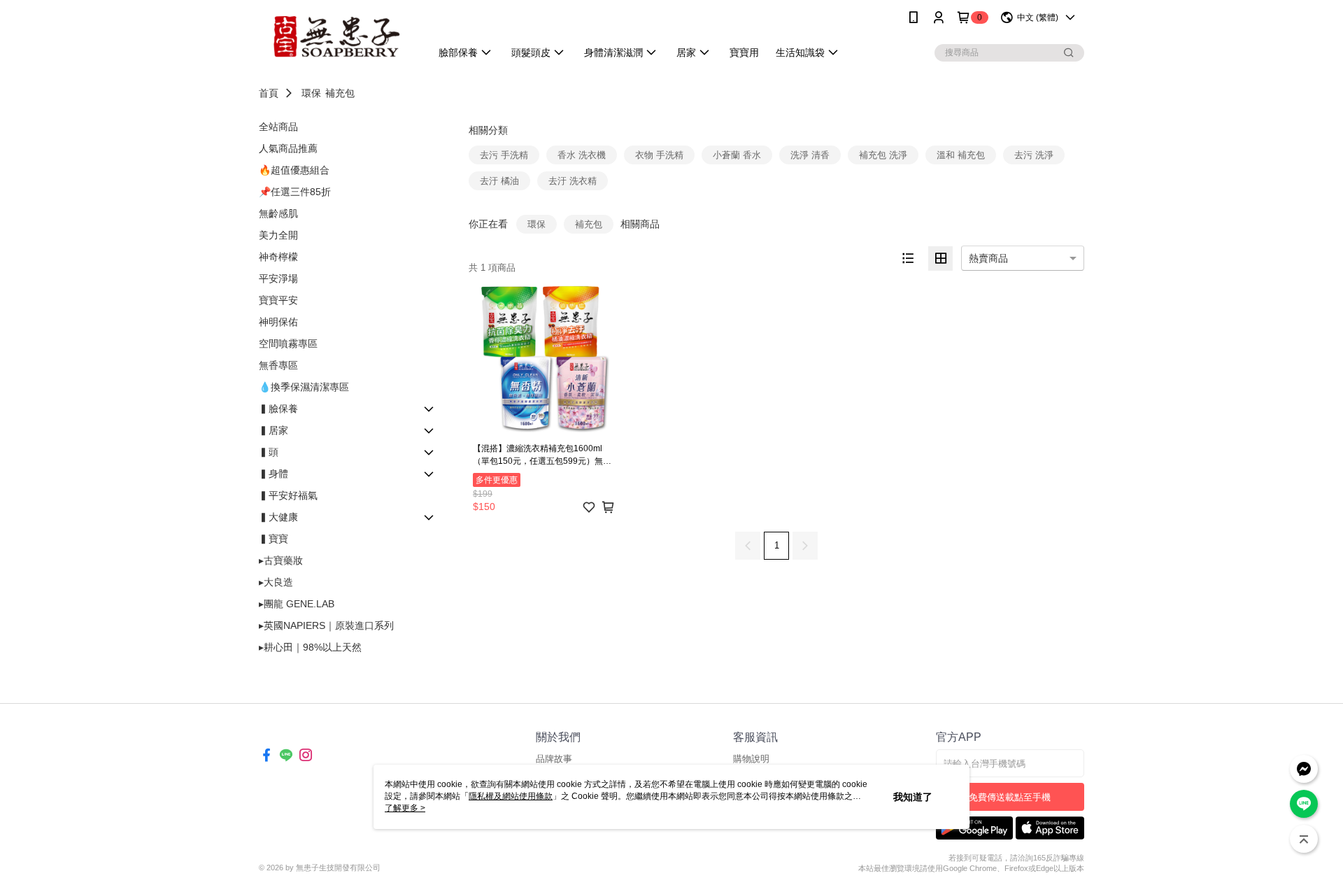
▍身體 (273, 473)
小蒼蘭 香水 (737, 155)
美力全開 (278, 235)
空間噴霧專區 (288, 343)
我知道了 (912, 796)
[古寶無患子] (336, 36)
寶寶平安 (278, 300)
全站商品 (278, 126)
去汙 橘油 (499, 181)
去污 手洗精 (504, 155)
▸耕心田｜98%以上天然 (310, 647)
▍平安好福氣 (288, 495)
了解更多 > (405, 808)
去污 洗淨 (1033, 155)
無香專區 (278, 365)
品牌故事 (554, 758)
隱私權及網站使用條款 (511, 796)
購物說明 (751, 758)
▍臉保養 (278, 408)
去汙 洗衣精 (572, 181)
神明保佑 (278, 321)
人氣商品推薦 (288, 148)
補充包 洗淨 (883, 155)
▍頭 (268, 452)
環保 (311, 93)
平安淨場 (278, 278)
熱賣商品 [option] (988, 258)
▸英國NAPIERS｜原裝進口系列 (326, 625)
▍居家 (273, 430)
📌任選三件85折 (295, 191)
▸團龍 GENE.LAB (296, 603)
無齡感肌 (278, 213)
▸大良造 (276, 582)
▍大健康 (278, 517)
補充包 (340, 93)
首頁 (268, 93)
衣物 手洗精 (659, 155)
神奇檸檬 (278, 256)
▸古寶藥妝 (281, 560)
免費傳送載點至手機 (1010, 797)
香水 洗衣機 (581, 155)
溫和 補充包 (961, 155)
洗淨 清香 (810, 155)
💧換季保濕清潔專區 (304, 386)
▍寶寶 (273, 538)
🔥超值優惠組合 (294, 170)
